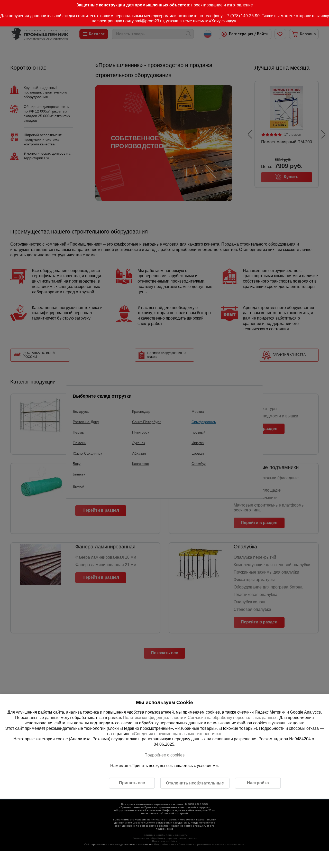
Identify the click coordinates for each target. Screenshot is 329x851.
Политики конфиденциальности (153, 717)
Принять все (132, 783)
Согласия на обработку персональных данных (232, 717)
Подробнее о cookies (164, 755)
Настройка (258, 783)
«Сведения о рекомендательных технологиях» (176, 733)
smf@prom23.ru (149, 21)
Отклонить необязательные (195, 783)
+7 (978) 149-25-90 (242, 16)
